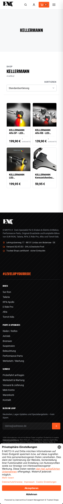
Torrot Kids (8, 317)
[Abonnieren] (56, 426)
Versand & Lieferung (13, 385)
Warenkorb (8, 395)
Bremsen (7, 341)
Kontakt (7, 400)
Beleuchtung (9, 351)
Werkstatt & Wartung (14, 380)
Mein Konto (9, 390)
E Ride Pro (8, 307)
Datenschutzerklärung (11, 440)
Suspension (9, 346)
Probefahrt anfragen (13, 375)
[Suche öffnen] (25, 4)
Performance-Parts (13, 356)
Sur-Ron (7, 292)
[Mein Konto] (34, 4)
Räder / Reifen (10, 331)
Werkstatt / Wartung (13, 361)
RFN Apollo (8, 302)
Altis (5, 312)
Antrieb (6, 336)
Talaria (6, 297)
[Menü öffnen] (54, 4)
